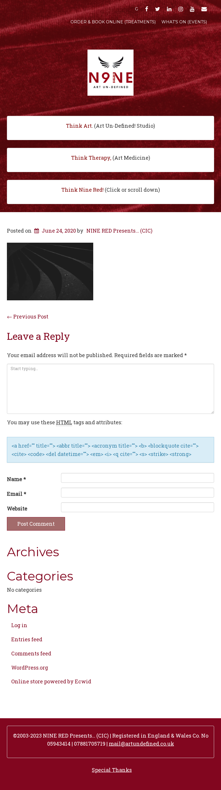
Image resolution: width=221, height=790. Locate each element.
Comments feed (31, 653)
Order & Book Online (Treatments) (113, 21)
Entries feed (26, 639)
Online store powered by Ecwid (51, 681)
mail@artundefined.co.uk (141, 743)
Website (17, 508)
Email (16, 493)
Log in (19, 625)
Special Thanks (112, 769)
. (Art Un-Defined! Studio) (110, 125)
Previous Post (27, 316)
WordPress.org (29, 667)
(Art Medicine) (110, 157)
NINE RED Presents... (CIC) (119, 230)
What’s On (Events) (184, 21)
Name (16, 479)
